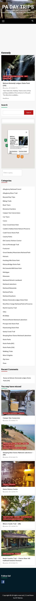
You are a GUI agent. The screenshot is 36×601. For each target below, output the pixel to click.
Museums (6, 276)
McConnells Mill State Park (12, 268)
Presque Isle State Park (11, 324)
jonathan (6, 88)
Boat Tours (6, 205)
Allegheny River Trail (10, 193)
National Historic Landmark (12, 280)
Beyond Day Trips (9, 197)
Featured (6, 248)
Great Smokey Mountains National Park (16, 252)
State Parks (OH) (8, 347)
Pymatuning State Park (11, 327)
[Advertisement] (18, 37)
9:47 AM (13, 563)
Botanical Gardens (9, 209)
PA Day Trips (18, 7)
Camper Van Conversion (11, 418)
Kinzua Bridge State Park (11, 264)
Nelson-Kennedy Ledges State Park (13, 76)
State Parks (7, 339)
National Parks (8, 292)
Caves (5, 221)
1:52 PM (13, 491)
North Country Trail (10, 308)
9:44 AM (13, 420)
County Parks (7, 237)
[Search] (32, 21)
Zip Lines (6, 359)
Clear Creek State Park (11, 225)
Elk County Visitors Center (12, 240)
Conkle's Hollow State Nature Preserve (16, 229)
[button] (18, 156)
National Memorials (9, 288)
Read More (6, 98)
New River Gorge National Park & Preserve (17, 304)
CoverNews (29, 595)
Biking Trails (7, 201)
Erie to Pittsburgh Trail (11, 244)
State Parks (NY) (8, 343)
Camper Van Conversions (11, 213)
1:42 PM (13, 526)
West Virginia (7, 355)
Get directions (13, 151)
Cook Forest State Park (11, 233)
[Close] (26, 132)
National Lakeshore (9, 284)
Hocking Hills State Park (11, 260)
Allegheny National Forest (12, 189)
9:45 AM (13, 88)
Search (4, 105)
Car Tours (6, 217)
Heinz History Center (10, 489)
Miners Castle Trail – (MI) (12, 524)
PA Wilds (6, 316)
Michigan (6, 272)
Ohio (26, 76)
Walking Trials (7, 78)
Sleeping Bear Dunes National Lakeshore (17, 335)
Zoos (4, 363)
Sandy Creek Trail (9, 331)
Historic (5, 256)
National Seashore (9, 296)
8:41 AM (13, 457)
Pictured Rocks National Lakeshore (15, 320)
